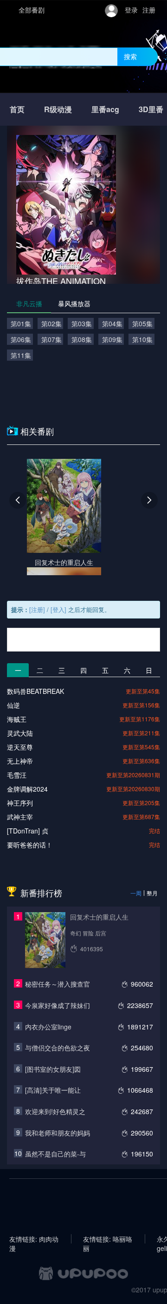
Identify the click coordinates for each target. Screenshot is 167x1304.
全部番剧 (32, 9)
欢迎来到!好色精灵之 (55, 1111)
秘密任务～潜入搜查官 (57, 983)
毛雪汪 (16, 775)
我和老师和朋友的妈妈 (57, 1132)
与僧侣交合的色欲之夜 (57, 1047)
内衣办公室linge (48, 1026)
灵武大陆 (20, 733)
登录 (131, 9)
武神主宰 (20, 816)
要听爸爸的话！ (29, 844)
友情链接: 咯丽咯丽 (107, 1239)
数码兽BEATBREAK (35, 691)
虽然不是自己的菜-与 (55, 1153)
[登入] (58, 609)
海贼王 (16, 719)
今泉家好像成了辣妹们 (57, 1005)
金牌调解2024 (27, 788)
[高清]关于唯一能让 (53, 1090)
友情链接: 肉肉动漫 (33, 1239)
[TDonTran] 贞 (27, 830)
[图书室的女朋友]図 (53, 1069)
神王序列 (20, 802)
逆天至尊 (20, 747)
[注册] (37, 609)
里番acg (105, 109)
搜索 (130, 56)
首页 (17, 109)
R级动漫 (58, 109)
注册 (148, 9)
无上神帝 (20, 761)
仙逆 (13, 705)
